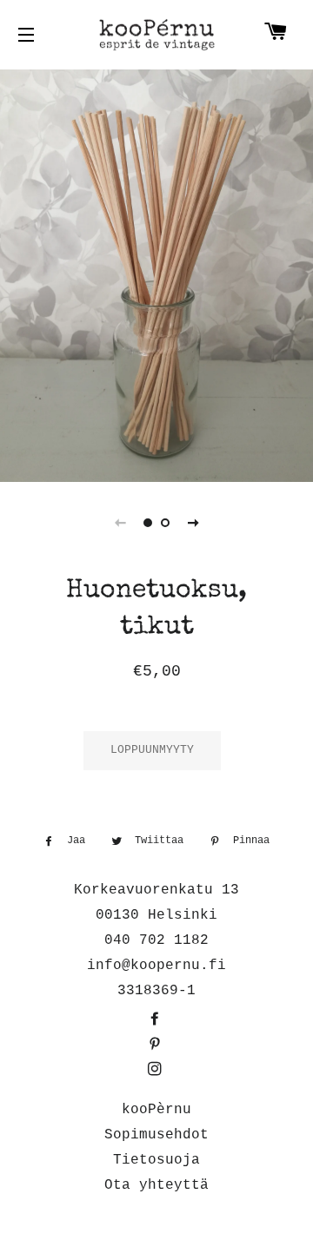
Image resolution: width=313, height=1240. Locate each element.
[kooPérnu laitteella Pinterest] (156, 1045)
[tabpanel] (156, 273)
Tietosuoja (156, 1160)
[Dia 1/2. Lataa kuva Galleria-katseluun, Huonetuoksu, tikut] (147, 522)
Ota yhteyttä (156, 1185)
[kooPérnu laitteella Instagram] (156, 1070)
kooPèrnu (156, 1110)
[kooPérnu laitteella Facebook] (156, 1020)
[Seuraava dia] (193, 523)
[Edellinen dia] (120, 523)
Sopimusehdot (156, 1135)
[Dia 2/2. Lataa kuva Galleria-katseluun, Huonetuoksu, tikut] (165, 522)
